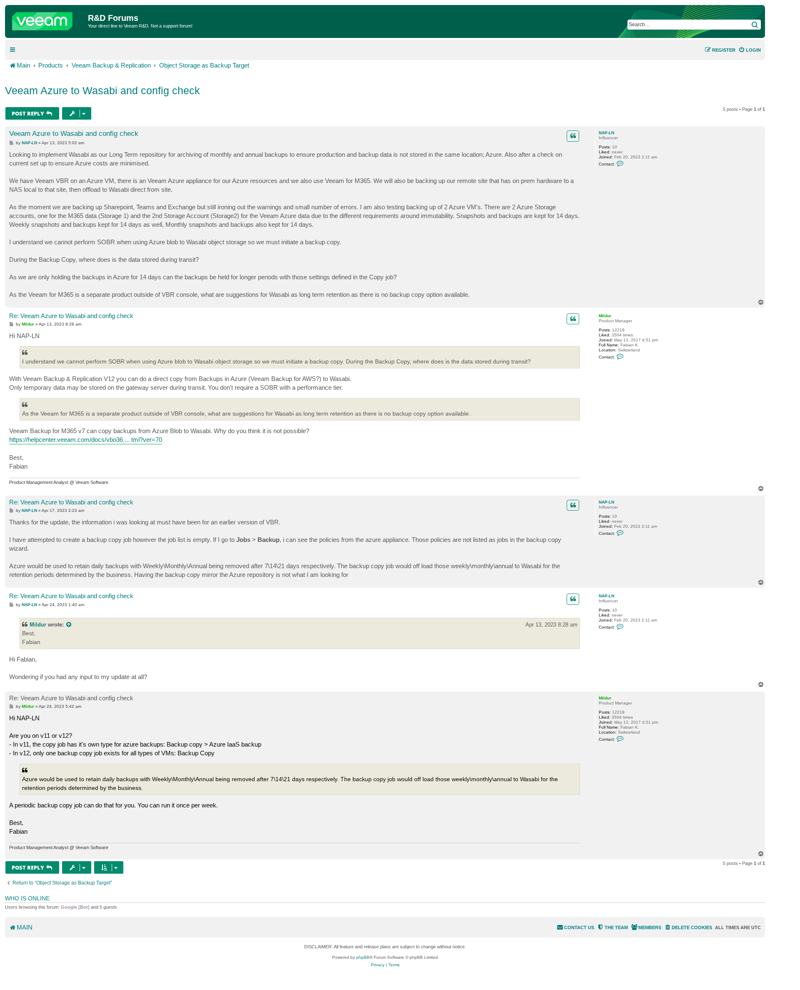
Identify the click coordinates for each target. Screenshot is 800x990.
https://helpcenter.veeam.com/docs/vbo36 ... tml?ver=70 (85, 439)
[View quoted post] (69, 624)
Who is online (27, 898)
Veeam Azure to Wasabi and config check (102, 90)
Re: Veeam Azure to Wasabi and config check (71, 315)
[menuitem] (749, 50)
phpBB (363, 957)
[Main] (47, 19)
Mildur (605, 315)
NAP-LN (606, 132)
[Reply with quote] (573, 135)
